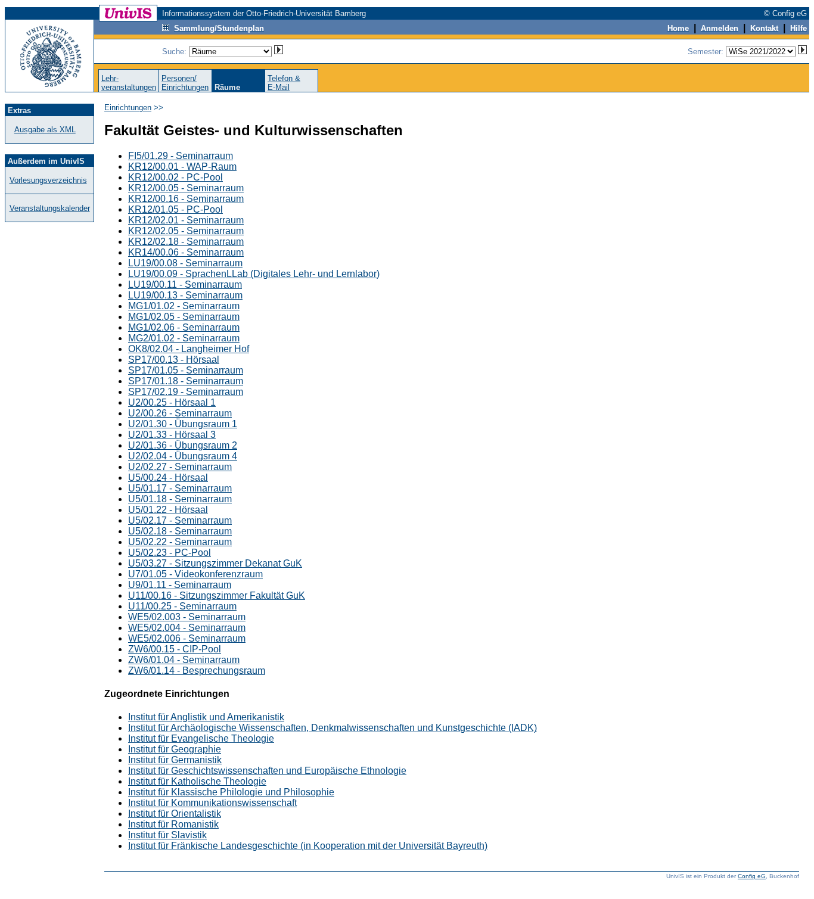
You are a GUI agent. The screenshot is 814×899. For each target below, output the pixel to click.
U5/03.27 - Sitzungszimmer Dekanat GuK (215, 563)
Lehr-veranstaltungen (128, 83)
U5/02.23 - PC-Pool (169, 553)
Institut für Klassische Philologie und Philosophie (231, 792)
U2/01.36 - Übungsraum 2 (182, 445)
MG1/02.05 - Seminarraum (184, 317)
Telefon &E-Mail (284, 83)
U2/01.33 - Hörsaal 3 (172, 435)
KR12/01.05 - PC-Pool (175, 209)
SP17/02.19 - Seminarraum (185, 392)
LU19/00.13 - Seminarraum (185, 295)
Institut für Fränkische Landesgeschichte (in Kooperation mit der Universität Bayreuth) (307, 846)
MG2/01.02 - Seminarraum (184, 338)
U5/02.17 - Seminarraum (180, 520)
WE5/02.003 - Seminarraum (187, 617)
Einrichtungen (127, 107)
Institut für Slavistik (167, 835)
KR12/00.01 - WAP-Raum (182, 166)
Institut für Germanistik (175, 760)
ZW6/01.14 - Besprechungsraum (196, 670)
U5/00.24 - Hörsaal (168, 477)
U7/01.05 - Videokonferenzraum (195, 574)
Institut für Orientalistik (174, 813)
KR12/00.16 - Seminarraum (186, 199)
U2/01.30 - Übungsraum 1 (182, 424)
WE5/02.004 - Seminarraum (187, 628)
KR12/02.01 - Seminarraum (186, 220)
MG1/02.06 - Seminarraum (184, 327)
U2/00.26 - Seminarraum (180, 413)
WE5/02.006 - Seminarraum (187, 638)
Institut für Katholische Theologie (197, 781)
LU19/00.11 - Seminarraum (185, 284)
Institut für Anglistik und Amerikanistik (206, 717)
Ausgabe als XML (45, 129)
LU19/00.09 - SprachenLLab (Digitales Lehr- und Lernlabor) (254, 274)
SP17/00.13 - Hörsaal (173, 359)
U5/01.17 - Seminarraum (180, 488)
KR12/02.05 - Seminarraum (186, 231)
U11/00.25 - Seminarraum (182, 606)
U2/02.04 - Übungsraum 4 (182, 456)
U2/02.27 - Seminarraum (180, 467)
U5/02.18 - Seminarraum (180, 531)
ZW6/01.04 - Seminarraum (184, 660)
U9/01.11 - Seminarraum (179, 585)
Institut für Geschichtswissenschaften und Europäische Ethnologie (267, 771)
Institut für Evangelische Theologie (201, 738)
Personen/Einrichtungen (185, 83)
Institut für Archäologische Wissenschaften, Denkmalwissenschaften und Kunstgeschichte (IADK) (332, 728)
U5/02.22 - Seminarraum (180, 542)
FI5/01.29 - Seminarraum (180, 156)
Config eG (752, 876)
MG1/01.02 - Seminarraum (184, 306)
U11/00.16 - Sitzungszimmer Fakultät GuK (216, 595)
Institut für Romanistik (173, 824)
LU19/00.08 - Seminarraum (185, 263)
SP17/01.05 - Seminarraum (185, 370)
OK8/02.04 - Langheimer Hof (188, 349)
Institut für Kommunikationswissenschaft (212, 803)
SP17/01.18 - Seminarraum (185, 381)
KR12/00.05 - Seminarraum (186, 188)
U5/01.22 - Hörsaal (168, 510)
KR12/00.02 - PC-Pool (175, 177)
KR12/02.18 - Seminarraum (186, 242)
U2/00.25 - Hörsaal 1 (172, 402)
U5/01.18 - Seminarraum (180, 499)
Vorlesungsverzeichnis (48, 180)
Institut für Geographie (174, 749)
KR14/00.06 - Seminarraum (186, 252)
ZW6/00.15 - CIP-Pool (174, 649)
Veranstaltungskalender (50, 208)
